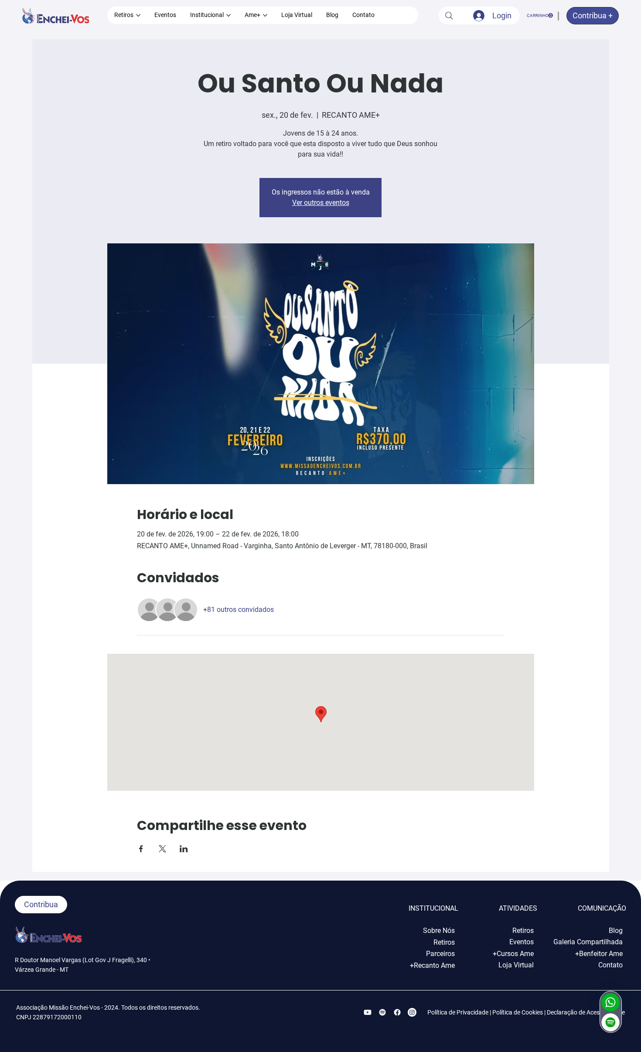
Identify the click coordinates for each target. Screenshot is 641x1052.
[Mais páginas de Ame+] (265, 15)
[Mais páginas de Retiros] (138, 15)
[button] (540, 15)
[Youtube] (367, 1012)
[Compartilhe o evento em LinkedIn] (184, 848)
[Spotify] (382, 1012)
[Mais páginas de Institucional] (228, 15)
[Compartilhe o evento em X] (162, 848)
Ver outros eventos (320, 202)
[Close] (610, 1002)
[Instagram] (412, 1012)
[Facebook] (397, 1012)
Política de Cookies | (519, 1012)
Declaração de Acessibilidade (586, 1012)
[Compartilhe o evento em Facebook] (141, 848)
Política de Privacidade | (459, 1012)
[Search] (449, 15)
